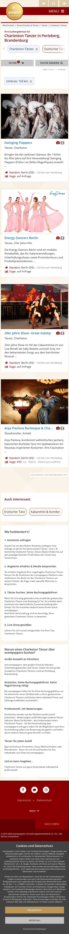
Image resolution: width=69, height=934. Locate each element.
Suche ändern (50, 63)
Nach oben (52, 824)
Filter (14, 63)
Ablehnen (34, 920)
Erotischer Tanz (14, 512)
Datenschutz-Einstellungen (34, 929)
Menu (54, 11)
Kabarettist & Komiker (45, 512)
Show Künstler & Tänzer (28, 25)
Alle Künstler (8, 25)
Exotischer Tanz (54, 49)
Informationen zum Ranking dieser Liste (49, 474)
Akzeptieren (34, 910)
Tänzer (44, 25)
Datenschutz (44, 800)
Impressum (24, 800)
